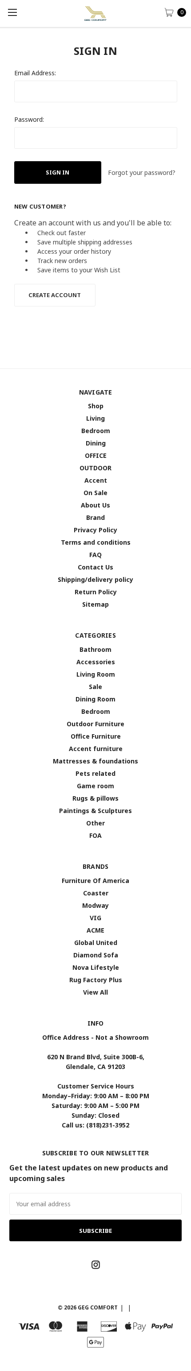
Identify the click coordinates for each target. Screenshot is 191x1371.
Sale (95, 686)
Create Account (54, 295)
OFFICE (96, 455)
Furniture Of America (95, 880)
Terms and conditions (96, 542)
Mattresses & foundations (95, 761)
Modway (95, 905)
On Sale (95, 492)
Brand (95, 517)
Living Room (95, 674)
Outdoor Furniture (95, 724)
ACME (95, 930)
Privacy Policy (95, 530)
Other (95, 823)
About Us (95, 505)
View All (95, 992)
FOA (95, 835)
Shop (95, 406)
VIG (95, 918)
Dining (96, 443)
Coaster (95, 893)
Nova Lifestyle (95, 967)
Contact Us (95, 567)
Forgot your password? (141, 172)
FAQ (95, 554)
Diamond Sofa (95, 955)
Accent (95, 480)
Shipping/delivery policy (95, 579)
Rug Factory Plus (95, 980)
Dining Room (95, 699)
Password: (29, 119)
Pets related (95, 773)
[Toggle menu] (12, 12)
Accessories (95, 662)
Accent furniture (96, 748)
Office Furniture (96, 736)
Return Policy (96, 592)
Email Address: (35, 73)
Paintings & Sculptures (95, 810)
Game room (95, 786)
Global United (95, 942)
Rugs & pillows (95, 798)
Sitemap (95, 604)
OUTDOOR (95, 468)
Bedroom (95, 430)
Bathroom (95, 649)
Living (95, 418)
